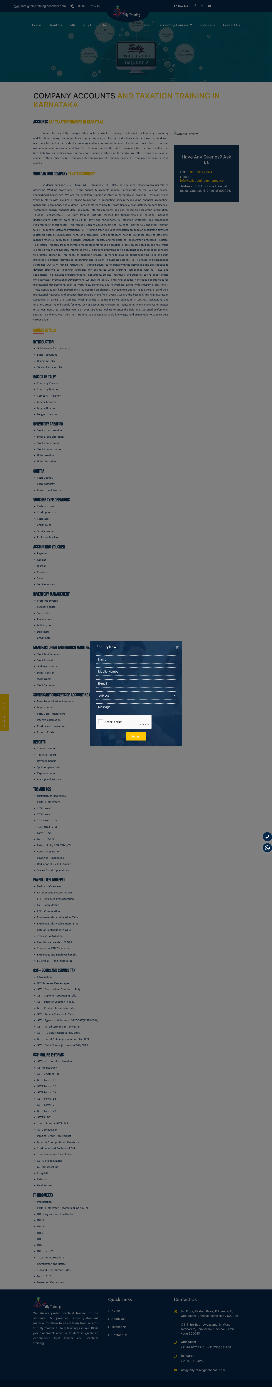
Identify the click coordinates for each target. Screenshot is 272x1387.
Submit (136, 736)
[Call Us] (267, 837)
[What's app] (267, 849)
